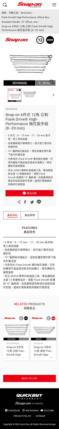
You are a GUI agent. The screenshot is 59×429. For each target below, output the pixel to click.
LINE (39, 201)
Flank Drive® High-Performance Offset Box (25, 17)
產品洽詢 (32, 193)
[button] (53, 95)
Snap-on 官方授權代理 (29, 5)
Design (52, 424)
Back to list (29, 378)
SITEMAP (40, 416)
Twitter (32, 201)
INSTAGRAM (31, 410)
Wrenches (26, 12)
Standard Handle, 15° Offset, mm (20, 22)
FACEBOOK (14, 410)
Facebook (25, 201)
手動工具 (14, 12)
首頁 (4, 12)
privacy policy (22, 416)
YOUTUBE (49, 410)
